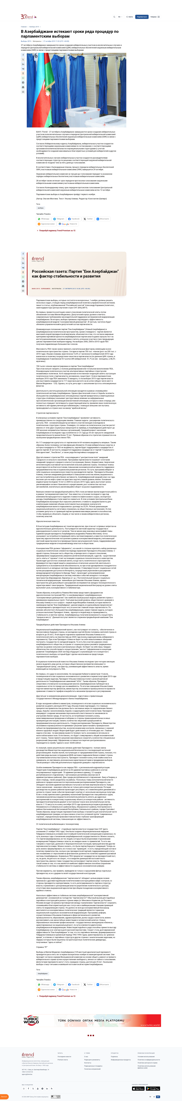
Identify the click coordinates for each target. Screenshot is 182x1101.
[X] (33, 1088)
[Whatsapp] (24, 1088)
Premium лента (63, 1060)
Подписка (114, 1056)
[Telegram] (42, 1088)
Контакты (87, 1063)
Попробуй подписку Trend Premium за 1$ (57, 230)
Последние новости (64, 1056)
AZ (154, 1097)
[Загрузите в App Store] (138, 1088)
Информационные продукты (121, 1060)
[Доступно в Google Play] (153, 1088)
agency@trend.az (27, 1074)
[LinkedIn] (47, 1088)
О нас (86, 1056)
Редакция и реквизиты (92, 1060)
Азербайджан (43, 973)
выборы (40, 208)
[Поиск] (114, 17)
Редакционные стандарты (93, 1066)
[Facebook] (28, 1088)
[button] (23, 55)
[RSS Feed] (52, 1088)
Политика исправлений (92, 1069)
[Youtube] (38, 1088)
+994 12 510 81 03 (27, 1072)
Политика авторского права (147, 1063)
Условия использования (146, 1056)
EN (150, 1097)
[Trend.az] (29, 17)
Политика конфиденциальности (149, 1060)
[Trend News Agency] (28, 1055)
